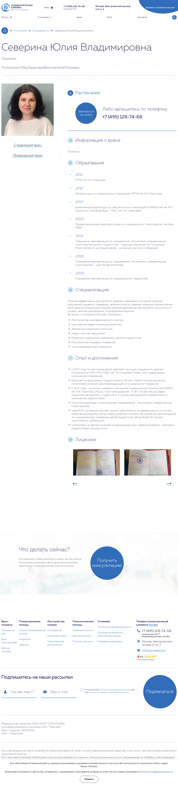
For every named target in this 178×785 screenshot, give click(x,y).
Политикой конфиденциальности (114, 690)
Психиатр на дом (7, 632)
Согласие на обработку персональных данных (110, 634)
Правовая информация (110, 642)
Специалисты (40, 31)
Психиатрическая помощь (29, 623)
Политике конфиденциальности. (156, 772)
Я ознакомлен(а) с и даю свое (110, 691)
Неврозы (24, 645)
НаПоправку (70, 67)
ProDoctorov (11, 67)
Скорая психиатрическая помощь (32, 632)
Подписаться (160, 692)
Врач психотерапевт (9, 641)
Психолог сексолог (82, 642)
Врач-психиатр (7, 623)
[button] (75, 483)
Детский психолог (81, 636)
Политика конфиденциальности (114, 627)
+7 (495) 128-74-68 (122, 117)
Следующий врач (27, 145)
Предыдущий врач (27, 155)
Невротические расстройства (55, 643)
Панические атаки (56, 636)
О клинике (20, 31)
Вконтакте (52, 67)
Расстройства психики (56, 623)
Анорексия (25, 639)
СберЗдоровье (32, 67)
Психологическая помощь (83, 623)
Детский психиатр (6, 650)
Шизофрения (54, 630)
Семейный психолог (83, 630)
